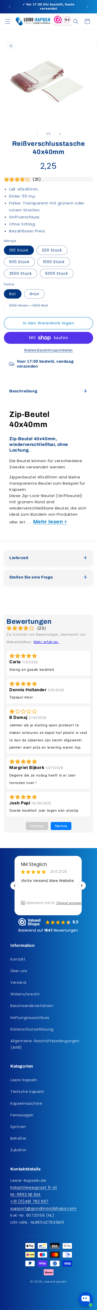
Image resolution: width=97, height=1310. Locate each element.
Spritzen (18, 1126)
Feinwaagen (22, 1115)
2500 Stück (20, 273)
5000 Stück (56, 273)
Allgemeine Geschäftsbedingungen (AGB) (44, 1044)
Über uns (18, 970)
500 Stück (19, 261)
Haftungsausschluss (29, 1017)
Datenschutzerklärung (32, 1029)
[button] (7, 21)
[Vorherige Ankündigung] (9, 6)
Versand (18, 982)
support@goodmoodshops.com (43, 1208)
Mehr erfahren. (46, 642)
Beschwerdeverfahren (31, 1005)
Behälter (18, 1138)
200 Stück (52, 250)
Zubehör (18, 1150)
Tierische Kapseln (27, 1091)
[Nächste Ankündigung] (87, 6)
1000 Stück (54, 261)
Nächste (61, 826)
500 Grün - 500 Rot (31, 306)
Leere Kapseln (23, 1080)
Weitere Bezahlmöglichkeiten (48, 350)
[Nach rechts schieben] (60, 134)
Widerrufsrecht (25, 994)
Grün (34, 293)
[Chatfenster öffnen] (85, 1299)
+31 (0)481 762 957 (29, 1201)
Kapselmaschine (26, 1103)
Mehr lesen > (50, 521)
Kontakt (17, 959)
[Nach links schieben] (37, 134)
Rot (12, 293)
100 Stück (18, 250)
